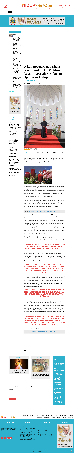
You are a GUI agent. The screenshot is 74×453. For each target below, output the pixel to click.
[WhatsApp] (62, 83)
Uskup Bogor (55, 350)
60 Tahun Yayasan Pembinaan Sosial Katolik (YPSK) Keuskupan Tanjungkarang (17, 62)
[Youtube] (10, 438)
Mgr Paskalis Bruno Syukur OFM (46, 350)
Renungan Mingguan (31, 80)
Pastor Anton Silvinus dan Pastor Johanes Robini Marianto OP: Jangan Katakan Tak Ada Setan (45, 435)
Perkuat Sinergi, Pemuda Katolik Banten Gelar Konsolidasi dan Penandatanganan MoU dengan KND (17, 85)
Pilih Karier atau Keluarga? (42, 424)
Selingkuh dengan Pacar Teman (43, 432)
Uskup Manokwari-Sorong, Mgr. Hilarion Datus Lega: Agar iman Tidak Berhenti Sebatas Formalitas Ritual (16, 40)
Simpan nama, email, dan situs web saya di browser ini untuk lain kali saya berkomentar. (22, 386)
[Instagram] (5, 438)
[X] (59, 83)
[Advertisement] (44, 38)
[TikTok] (8, 438)
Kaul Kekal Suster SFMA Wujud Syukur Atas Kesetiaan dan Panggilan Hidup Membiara (14, 162)
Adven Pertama (30, 350)
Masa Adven (36, 350)
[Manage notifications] (71, 451)
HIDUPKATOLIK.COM (28, 152)
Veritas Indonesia (11, 91)
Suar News (55, 405)
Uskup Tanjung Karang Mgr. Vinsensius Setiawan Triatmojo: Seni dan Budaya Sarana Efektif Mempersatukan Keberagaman (17, 73)
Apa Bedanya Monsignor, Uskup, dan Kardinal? (45, 426)
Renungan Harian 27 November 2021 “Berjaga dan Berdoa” (19, 371)
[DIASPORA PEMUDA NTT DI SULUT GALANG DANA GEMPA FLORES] (11, 50)
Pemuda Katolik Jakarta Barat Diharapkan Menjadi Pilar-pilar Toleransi (40, 376)
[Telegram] (64, 83)
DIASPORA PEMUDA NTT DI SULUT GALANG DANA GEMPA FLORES (17, 52)
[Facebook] (57, 83)
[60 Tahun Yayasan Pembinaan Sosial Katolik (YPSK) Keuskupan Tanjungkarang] (11, 59)
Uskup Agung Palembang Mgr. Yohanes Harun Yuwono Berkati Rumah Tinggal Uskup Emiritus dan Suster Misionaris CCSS (45, 429)
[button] (65, 12)
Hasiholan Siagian (30, 83)
